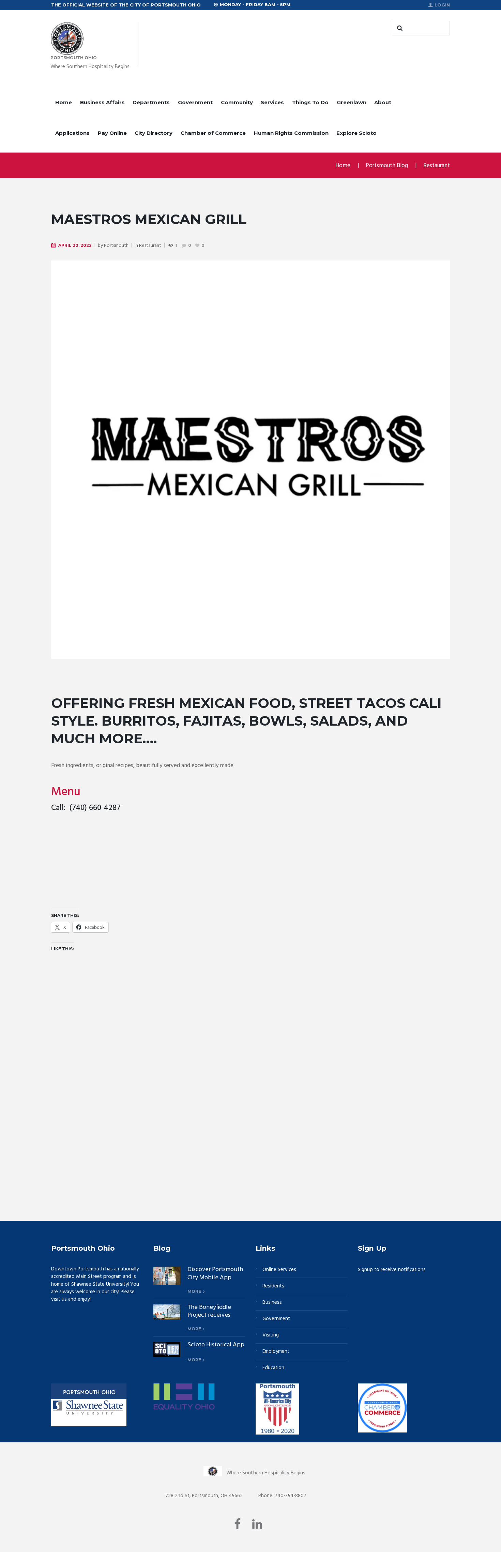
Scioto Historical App (215, 1345)
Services (272, 102)
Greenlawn (351, 102)
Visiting (270, 1335)
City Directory (153, 133)
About (382, 102)
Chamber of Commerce (213, 133)
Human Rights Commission (291, 133)
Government (195, 102)
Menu (65, 792)
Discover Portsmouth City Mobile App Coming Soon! (215, 1277)
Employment (275, 1351)
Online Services (279, 1270)
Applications (72, 133)
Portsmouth (116, 246)
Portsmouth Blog (387, 166)
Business (272, 1302)
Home (63, 102)
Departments (151, 102)
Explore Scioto (356, 133)
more (194, 1291)
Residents (273, 1286)
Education (273, 1368)
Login (442, 4)
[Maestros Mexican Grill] (250, 459)
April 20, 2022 (75, 245)
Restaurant (436, 166)
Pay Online (112, 133)
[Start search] (399, 28)
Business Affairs (102, 102)
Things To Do (310, 102)
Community (237, 102)
